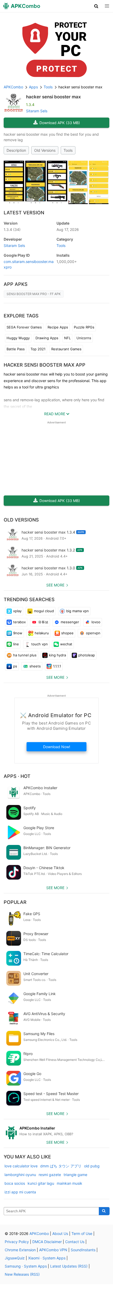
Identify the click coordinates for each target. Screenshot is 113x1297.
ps (15, 666)
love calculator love (21, 1166)
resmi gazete (50, 1174)
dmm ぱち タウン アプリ (60, 1166)
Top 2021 (37, 349)
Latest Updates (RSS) (69, 1266)
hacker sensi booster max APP (44, 365)
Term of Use (81, 1233)
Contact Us (74, 1241)
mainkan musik (69, 1183)
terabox (19, 622)
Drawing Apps (46, 338)
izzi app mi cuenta (20, 1192)
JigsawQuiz (15, 1258)
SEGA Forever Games (24, 327)
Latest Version (24, 212)
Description (16, 150)
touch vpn (39, 644)
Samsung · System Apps (26, 1266)
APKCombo (13, 87)
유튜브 (43, 622)
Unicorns (83, 338)
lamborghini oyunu (20, 1174)
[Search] (104, 1211)
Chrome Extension (20, 1250)
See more (55, 585)
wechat (66, 644)
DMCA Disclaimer (47, 1241)
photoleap (86, 655)
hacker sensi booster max (53, 96)
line (16, 644)
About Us (60, 1233)
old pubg (92, 1166)
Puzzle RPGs (84, 327)
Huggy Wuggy (18, 338)
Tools (68, 150)
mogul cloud (44, 611)
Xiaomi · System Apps (46, 1258)
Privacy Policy (17, 1241)
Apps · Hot (17, 776)
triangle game (75, 1174)
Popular (15, 902)
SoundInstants (83, 1250)
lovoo (95, 622)
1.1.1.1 (57, 666)
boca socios (14, 1183)
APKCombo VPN (53, 1250)
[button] (96, 6)
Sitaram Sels (36, 111)
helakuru (42, 633)
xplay (17, 611)
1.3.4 (12, 229)
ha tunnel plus (25, 655)
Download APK (59, 122)
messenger (70, 622)
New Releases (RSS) (22, 1274)
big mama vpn (77, 611)
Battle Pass (16, 349)
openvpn (93, 633)
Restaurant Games (66, 349)
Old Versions (44, 150)
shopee (67, 633)
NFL (67, 338)
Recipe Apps (58, 327)
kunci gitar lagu (41, 1183)
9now (17, 633)
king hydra (57, 655)
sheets (35, 666)
